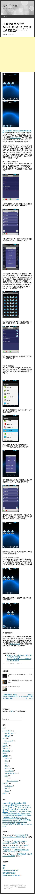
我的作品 (5, 748)
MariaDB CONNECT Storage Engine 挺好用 (15, 842)
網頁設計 (5, 783)
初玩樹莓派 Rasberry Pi (14, 686)
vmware (6, 824)
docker (14, 805)
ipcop (13, 812)
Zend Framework (12, 781)
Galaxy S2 (12, 807)
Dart (6, 761)
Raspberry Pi (9, 741)
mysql (30, 812)
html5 (25, 809)
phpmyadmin (21, 815)
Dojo (6, 788)
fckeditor (21, 805)
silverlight (15, 820)
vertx (25, 822)
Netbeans (6, 814)
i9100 (5, 811)
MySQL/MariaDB (10, 773)
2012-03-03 (11, 34)
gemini (20, 807)
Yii (7, 778)
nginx (11, 813)
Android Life (7, 731)
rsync (11, 820)
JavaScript (8, 768)
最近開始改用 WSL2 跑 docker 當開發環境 (16, 851)
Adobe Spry (8, 786)
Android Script (15, 644)
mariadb (24, 812)
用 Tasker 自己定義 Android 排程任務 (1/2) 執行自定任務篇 (19, 656)
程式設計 (5, 756)
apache (6, 803)
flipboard (27, 805)
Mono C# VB (9, 771)
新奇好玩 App (13, 664)
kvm (20, 812)
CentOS (22, 803)
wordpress (16, 823)
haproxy (20, 809)
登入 (12, 711)
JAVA (6, 766)
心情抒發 (5, 746)
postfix (29, 816)
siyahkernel (23, 819)
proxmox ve (10, 817)
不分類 (5, 743)
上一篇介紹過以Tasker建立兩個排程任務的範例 (17, 131)
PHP (6, 776)
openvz (24, 813)
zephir (29, 824)
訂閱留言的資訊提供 (9, 873)
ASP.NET (7, 758)
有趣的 (5, 753)
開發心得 (7, 736)
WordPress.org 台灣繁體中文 (12, 875)
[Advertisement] (17, 54)
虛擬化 (5, 793)
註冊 (4, 865)
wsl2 (24, 824)
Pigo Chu (5, 34)
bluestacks (14, 803)
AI (3, 728)
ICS (10, 811)
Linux (4, 738)
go (5, 763)
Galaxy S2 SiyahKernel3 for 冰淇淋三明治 (26, 696)
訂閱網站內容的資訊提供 (10, 870)
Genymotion (27, 807)
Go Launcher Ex (15, 138)
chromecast (6, 805)
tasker (21, 664)
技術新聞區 (6, 751)
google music (10, 809)
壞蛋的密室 (10, 5)
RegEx (19, 818)
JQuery (7, 791)
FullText (5, 807)
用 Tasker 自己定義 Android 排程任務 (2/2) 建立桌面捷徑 (19, 660)
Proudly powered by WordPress (15, 885)
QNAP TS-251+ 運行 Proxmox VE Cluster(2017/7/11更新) (15, 836)
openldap (17, 814)
